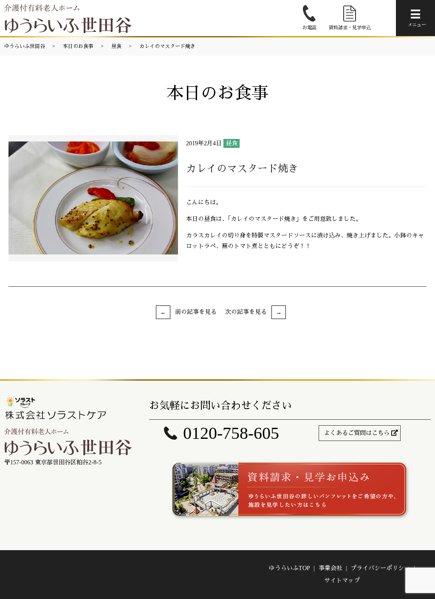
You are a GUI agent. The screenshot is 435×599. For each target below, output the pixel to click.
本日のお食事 (78, 46)
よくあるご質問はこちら (357, 433)
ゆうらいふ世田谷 (24, 46)
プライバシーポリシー (380, 568)
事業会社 (330, 568)
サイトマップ (342, 580)
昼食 (116, 46)
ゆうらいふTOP (289, 568)
